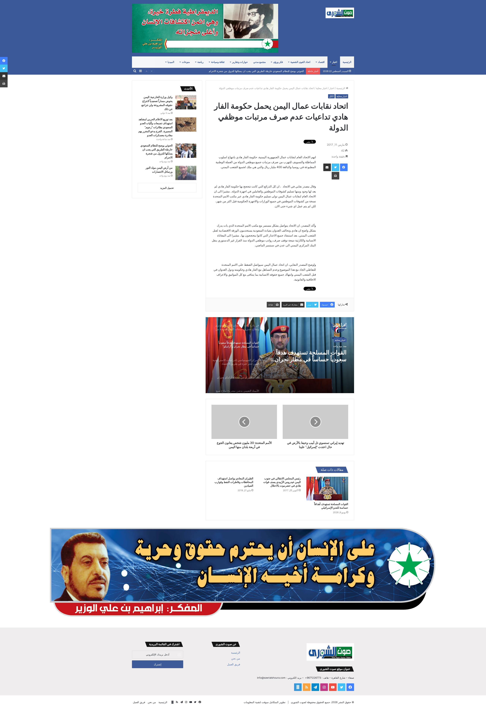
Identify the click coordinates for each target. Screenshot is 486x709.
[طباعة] (335, 175)
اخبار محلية (321, 88)
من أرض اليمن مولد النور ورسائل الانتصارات (281, 71)
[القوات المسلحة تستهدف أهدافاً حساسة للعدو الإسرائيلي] (327, 488)
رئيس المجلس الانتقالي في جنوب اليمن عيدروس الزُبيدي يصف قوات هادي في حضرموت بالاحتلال (282, 482)
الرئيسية (347, 62)
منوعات (186, 62)
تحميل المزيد (167, 187)
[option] (280, 355)
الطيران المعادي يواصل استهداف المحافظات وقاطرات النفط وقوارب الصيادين (234, 482)
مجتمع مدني (259, 62)
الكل (331, 96)
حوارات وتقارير (240, 62)
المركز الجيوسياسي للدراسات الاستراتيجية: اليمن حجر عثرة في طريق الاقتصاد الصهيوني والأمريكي (308, 356)
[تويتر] (335, 167)
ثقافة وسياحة (218, 62)
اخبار (334, 62)
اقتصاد (321, 62)
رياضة (200, 62)
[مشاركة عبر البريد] (327, 167)
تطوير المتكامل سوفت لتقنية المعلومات (265, 702)
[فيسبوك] (344, 167)
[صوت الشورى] (340, 13)
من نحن (235, 658)
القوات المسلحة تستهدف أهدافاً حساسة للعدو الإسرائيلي (331, 505)
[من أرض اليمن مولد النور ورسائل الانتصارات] (185, 173)
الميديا (171, 62)
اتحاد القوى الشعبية (300, 62)
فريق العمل (233, 664)
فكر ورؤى (278, 62)
